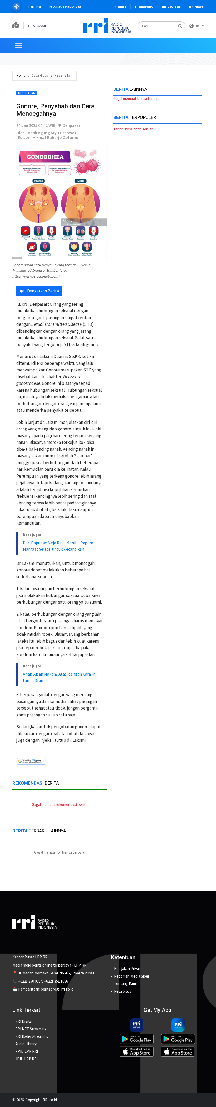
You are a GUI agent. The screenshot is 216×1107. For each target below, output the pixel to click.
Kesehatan (27, 93)
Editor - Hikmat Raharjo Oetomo (48, 137)
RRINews (196, 6)
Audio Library (26, 1043)
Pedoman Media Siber (66, 6)
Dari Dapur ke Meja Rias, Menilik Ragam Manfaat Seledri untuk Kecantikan (58, 546)
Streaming (144, 6)
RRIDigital (171, 6)
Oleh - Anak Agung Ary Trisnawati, (47, 132)
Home (21, 75)
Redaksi (34, 6)
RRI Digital (23, 1021)
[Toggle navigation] (18, 46)
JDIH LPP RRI (26, 1058)
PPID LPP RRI (26, 1051)
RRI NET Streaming (31, 1028)
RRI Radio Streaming (32, 1036)
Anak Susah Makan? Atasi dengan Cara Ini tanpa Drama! (59, 677)
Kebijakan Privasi (127, 968)
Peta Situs (122, 991)
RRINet (120, 6)
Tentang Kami (125, 983)
